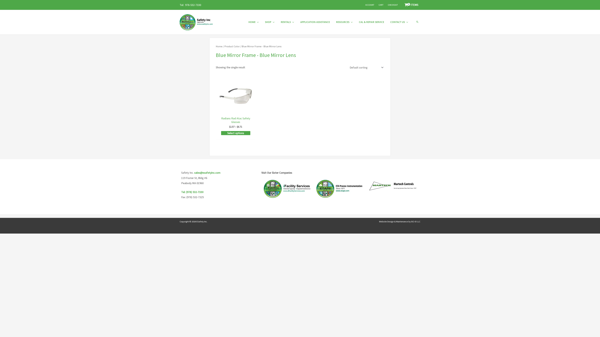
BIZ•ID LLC (415, 221)
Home (219, 46)
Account (369, 4)
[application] (257, 22)
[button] (417, 22)
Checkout (393, 4)
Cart (381, 4)
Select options (235, 133)
